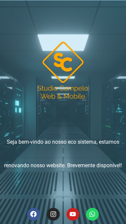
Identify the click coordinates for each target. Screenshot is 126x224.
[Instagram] (53, 214)
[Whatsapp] (92, 214)
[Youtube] (73, 214)
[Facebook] (33, 214)
